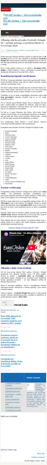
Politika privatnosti (38, 457)
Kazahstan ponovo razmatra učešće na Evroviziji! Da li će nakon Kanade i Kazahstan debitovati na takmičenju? (10, 341)
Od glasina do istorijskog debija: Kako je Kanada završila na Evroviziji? (12, 362)
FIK (6, 304)
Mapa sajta (41, 453)
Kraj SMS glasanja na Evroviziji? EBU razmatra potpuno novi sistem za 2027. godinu (11, 319)
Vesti (37, 50)
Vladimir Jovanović (12, 50)
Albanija (22, 50)
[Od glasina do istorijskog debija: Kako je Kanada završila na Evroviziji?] (13, 391)
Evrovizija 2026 (30, 50)
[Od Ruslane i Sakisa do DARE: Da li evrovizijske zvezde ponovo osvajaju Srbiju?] (14, 396)
